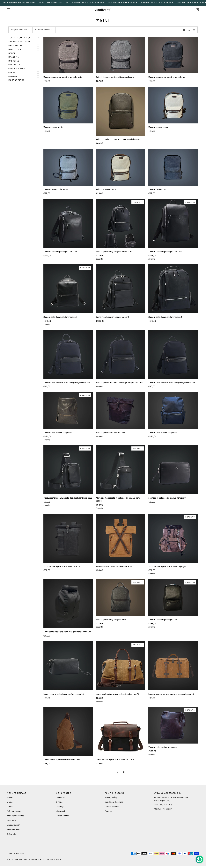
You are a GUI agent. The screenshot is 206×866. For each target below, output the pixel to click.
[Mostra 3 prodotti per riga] (188, 30)
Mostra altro (16, 80)
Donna (10, 806)
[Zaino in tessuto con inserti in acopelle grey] (120, 55)
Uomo (9, 802)
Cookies (108, 811)
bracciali (13, 57)
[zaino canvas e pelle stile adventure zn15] (68, 538)
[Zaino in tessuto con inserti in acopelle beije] (68, 55)
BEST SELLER (15, 46)
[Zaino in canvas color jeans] (68, 167)
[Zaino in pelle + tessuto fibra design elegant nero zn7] (68, 354)
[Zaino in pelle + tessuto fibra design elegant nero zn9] (173, 354)
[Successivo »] (133, 772)
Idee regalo (61, 811)
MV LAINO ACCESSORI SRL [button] (167, 793)
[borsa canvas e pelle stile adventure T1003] (120, 731)
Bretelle (13, 61)
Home (9, 797)
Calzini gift (15, 65)
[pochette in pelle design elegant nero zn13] (173, 469)
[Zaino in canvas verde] (68, 105)
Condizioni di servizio (114, 802)
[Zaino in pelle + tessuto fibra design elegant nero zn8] (120, 354)
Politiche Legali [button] (114, 793)
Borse (12, 53)
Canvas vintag (16, 69)
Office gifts (11, 834)
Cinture (13, 76)
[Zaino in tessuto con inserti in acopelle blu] (173, 55)
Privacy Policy (111, 797)
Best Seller (12, 820)
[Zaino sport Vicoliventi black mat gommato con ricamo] (68, 603)
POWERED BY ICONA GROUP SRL (45, 860)
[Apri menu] (11, 9)
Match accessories (15, 816)
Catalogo (60, 806)
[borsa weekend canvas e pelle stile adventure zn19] (173, 665)
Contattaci (60, 797)
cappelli (13, 72)
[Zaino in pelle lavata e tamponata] (120, 410)
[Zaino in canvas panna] (173, 105)
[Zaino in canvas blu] (173, 167)
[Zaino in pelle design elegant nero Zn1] (68, 223)
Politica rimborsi (112, 806)
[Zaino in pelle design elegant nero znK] (173, 288)
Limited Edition (13, 825)
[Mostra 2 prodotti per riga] (184, 30)
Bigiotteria (15, 49)
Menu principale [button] (16, 793)
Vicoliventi (15, 860)
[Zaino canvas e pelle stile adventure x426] (68, 731)
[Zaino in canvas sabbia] (120, 167)
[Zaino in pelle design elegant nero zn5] (120, 288)
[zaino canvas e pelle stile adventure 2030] (120, 538)
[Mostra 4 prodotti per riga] (194, 30)
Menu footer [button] (63, 793)
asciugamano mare (19, 42)
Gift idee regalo (13, 811)
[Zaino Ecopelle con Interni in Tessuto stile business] (120, 111)
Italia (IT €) (15, 853)
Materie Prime (13, 829)
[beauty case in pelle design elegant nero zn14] (68, 665)
